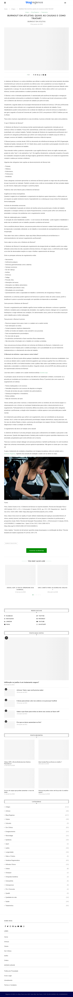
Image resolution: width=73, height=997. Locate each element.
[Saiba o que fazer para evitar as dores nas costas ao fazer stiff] (9, 714)
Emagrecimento (37, 832)
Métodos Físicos (37, 864)
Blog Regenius (35, 12)
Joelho (37, 848)
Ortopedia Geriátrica (37, 877)
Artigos (13, 9)
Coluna (37, 819)
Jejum (37, 844)
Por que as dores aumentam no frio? (29, 722)
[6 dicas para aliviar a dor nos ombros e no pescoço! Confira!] (9, 703)
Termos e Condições (10, 985)
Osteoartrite (37, 881)
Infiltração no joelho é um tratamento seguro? (21, 682)
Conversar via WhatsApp (36, 550)
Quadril (37, 893)
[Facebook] (5, 926)
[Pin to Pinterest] (37, 75)
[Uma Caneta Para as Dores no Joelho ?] (52, 575)
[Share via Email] (45, 75)
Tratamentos (44, 12)
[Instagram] (10, 926)
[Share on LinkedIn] (39, 75)
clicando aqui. (44, 373)
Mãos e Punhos (37, 856)
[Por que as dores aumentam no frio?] (9, 724)
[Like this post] (30, 75)
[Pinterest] (13, 926)
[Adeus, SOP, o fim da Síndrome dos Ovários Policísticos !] (20, 575)
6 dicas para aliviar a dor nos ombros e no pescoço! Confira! (37, 701)
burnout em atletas (11, 543)
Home (5, 9)
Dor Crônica (37, 827)
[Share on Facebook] (33, 75)
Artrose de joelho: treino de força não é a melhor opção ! (53, 791)
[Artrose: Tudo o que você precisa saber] (9, 692)
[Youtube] (18, 926)
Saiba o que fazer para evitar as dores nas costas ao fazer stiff (38, 712)
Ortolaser (37, 873)
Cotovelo (37, 823)
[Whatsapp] (24, 926)
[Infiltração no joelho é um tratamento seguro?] (36, 658)
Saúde (37, 901)
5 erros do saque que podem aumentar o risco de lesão (19, 791)
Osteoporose (37, 885)
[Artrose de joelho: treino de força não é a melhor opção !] (53, 778)
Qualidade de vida (37, 897)
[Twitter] (7, 926)
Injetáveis (37, 840)
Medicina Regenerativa (37, 860)
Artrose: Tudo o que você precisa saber (30, 690)
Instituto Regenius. (10, 454)
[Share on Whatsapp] (41, 75)
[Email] (21, 926)
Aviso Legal (8, 976)
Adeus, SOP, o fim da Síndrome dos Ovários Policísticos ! (17, 763)
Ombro (37, 869)
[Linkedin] (15, 926)
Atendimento (8, 980)
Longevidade (37, 852)
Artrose (37, 811)
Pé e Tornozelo (37, 889)
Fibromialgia (37, 836)
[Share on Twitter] (35, 75)
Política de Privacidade (11, 971)
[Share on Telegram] (43, 75)
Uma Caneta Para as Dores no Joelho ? (50, 762)
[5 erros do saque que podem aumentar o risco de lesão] (19, 778)
